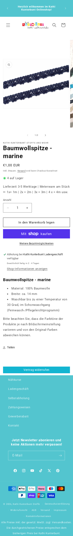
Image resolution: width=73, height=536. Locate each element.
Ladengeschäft (18, 388)
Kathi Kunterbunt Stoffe (27, 504)
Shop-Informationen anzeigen (27, 268)
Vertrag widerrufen (36, 369)
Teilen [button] (11, 347)
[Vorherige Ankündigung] (7, 8)
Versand (21, 171)
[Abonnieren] (60, 455)
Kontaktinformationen (38, 516)
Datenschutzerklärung (57, 504)
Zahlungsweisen (19, 407)
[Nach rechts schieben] (45, 135)
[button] (8, 25)
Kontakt (13, 425)
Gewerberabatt (18, 416)
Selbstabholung (18, 398)
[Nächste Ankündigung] (65, 8)
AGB (34, 510)
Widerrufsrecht (19, 510)
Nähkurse (14, 379)
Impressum (60, 510)
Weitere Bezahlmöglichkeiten (36, 243)
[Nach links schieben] (27, 135)
